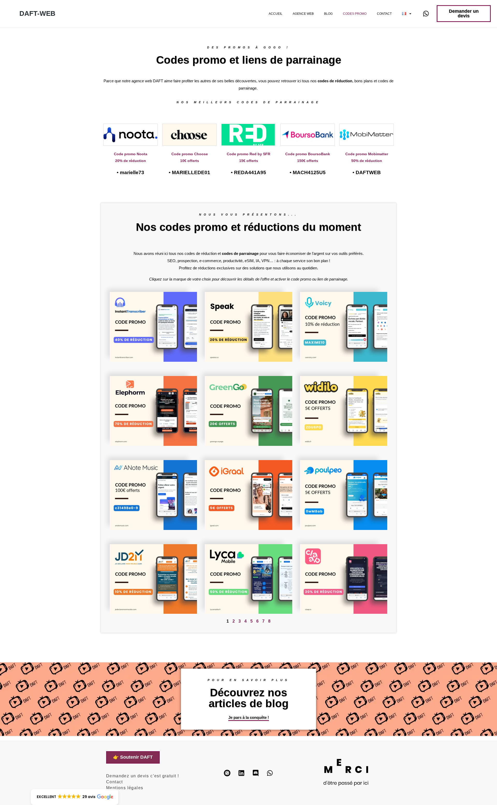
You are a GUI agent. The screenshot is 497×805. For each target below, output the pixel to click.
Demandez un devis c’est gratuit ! (142, 776)
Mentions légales (124, 788)
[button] (74, 797)
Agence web (303, 14)
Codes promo (355, 14)
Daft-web (37, 13)
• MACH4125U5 (308, 172)
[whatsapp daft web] (425, 13)
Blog (328, 14)
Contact (384, 14)
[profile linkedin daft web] (241, 773)
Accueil (275, 14)
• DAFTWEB (367, 172)
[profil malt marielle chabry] (227, 773)
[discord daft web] (255, 773)
